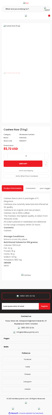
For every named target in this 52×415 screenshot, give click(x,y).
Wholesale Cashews (26, 134)
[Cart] (49, 16)
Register (44, 306)
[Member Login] (26, 16)
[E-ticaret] (26, 413)
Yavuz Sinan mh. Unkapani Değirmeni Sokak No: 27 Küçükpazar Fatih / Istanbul (26, 322)
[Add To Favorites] (46, 164)
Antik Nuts (22, 138)
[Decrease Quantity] (5, 156)
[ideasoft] (13, 413)
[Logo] (26, 3)
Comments (31, 188)
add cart (23, 163)
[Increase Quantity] (46, 156)
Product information (13, 188)
